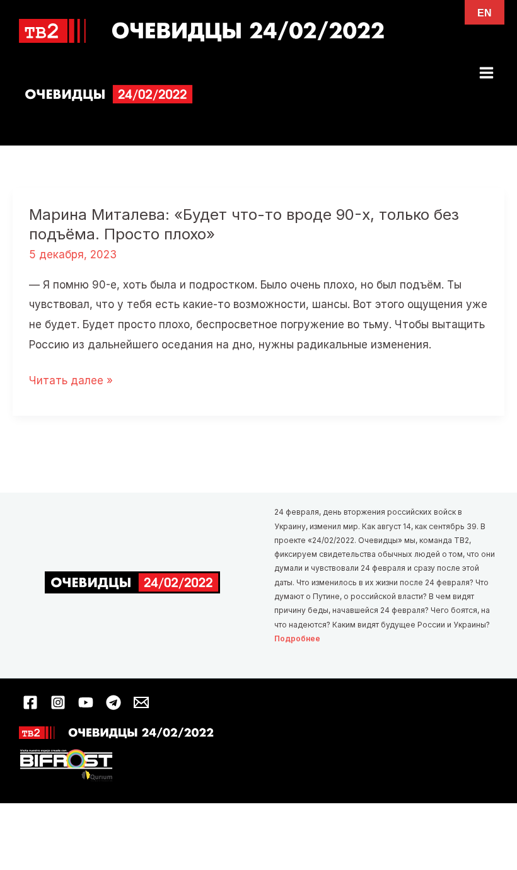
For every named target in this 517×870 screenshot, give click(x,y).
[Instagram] (58, 702)
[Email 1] (141, 702)
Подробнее (297, 638)
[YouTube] (85, 702)
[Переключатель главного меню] (487, 73)
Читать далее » (71, 382)
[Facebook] (30, 702)
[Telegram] (113, 702)
